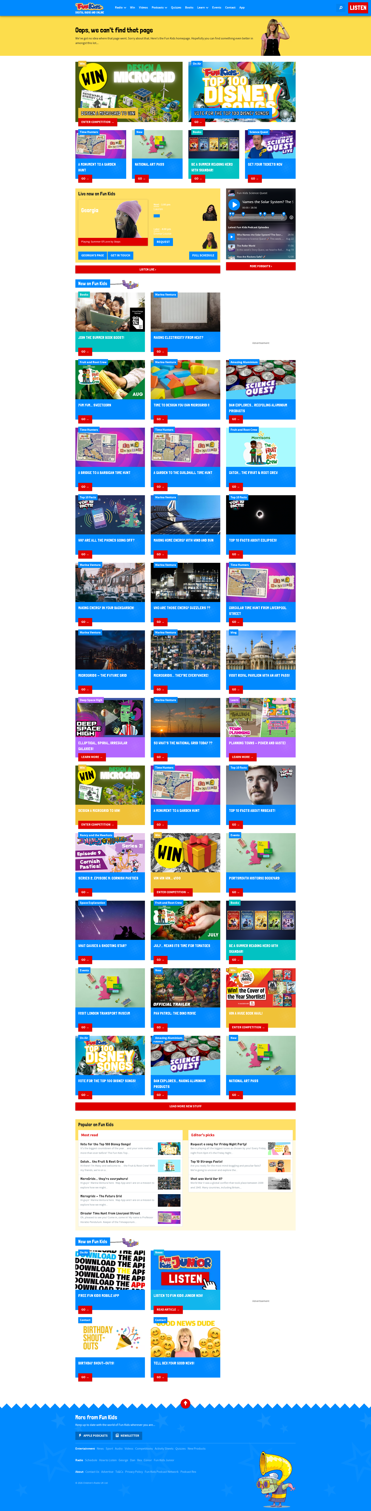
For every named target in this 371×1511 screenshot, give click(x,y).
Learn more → (92, 757)
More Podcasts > (261, 266)
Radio (119, 8)
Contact (230, 8)
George (123, 1460)
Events (216, 8)
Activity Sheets (164, 1449)
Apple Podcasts (95, 1436)
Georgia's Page (92, 255)
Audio (119, 1449)
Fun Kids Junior (164, 1460)
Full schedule (203, 255)
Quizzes (176, 8)
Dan (132, 1460)
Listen (358, 7)
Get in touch (120, 255)
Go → (198, 122)
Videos (143, 8)
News (100, 1449)
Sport (109, 1449)
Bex (139, 1460)
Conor (148, 1460)
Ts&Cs (119, 1472)
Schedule (91, 1460)
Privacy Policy (134, 1472)
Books (189, 8)
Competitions (144, 1449)
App (242, 8)
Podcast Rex (188, 1472)
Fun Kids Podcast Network (162, 1472)
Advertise (107, 1472)
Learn (201, 8)
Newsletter (130, 1436)
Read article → (168, 1309)
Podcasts (158, 8)
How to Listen (108, 1460)
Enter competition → (97, 122)
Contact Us (92, 1472)
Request (163, 242)
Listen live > (148, 269)
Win (132, 8)
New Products (197, 1449)
